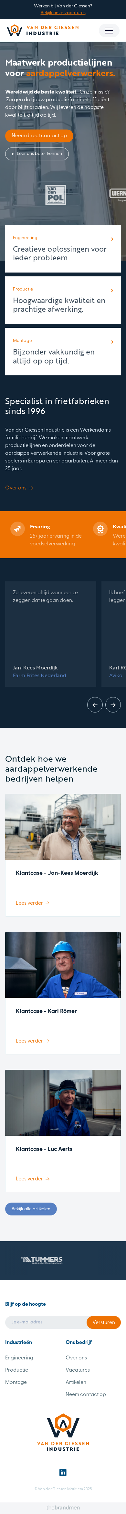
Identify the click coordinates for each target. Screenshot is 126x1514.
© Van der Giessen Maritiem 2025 (63, 1489)
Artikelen (76, 1382)
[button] (109, 30)
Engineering (19, 1358)
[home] (42, 30)
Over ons (76, 1358)
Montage (16, 1382)
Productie (16, 1370)
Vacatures (78, 1370)
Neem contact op (86, 1394)
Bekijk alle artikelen (31, 1209)
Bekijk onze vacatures (63, 13)
